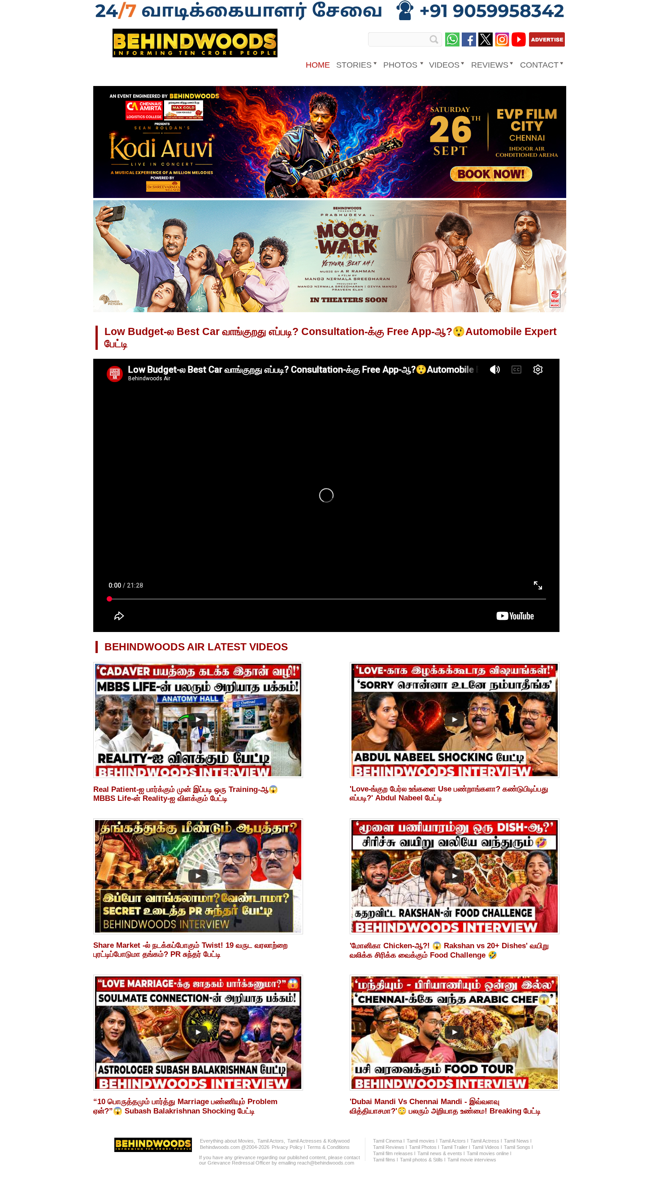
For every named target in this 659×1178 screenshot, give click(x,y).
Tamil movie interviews (471, 1159)
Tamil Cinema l (388, 1141)
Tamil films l (385, 1159)
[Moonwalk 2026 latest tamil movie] (329, 310)
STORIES (354, 64)
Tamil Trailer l (455, 1147)
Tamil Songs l (518, 1147)
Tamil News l (517, 1141)
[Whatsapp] (452, 39)
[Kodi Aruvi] (329, 196)
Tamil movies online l (489, 1153)
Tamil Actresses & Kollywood (318, 1141)
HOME (318, 64)
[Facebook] (469, 39)
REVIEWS (489, 64)
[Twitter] (485, 39)
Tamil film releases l (394, 1153)
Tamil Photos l (424, 1147)
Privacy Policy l (288, 1147)
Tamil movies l (422, 1141)
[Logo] (195, 54)
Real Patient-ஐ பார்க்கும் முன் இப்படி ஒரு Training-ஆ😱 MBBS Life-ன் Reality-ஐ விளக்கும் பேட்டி (185, 794)
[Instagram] (502, 39)
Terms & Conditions (328, 1147)
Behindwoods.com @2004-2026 (234, 1147)
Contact (539, 64)
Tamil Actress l (486, 1141)
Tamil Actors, (271, 1141)
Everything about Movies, (227, 1141)
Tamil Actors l (453, 1141)
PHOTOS (400, 64)
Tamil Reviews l (390, 1147)
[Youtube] (519, 39)
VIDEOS (444, 64)
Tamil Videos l (487, 1147)
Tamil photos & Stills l (422, 1159)
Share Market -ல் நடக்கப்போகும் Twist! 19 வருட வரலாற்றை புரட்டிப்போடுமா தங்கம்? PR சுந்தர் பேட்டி (190, 950)
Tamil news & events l (440, 1153)
